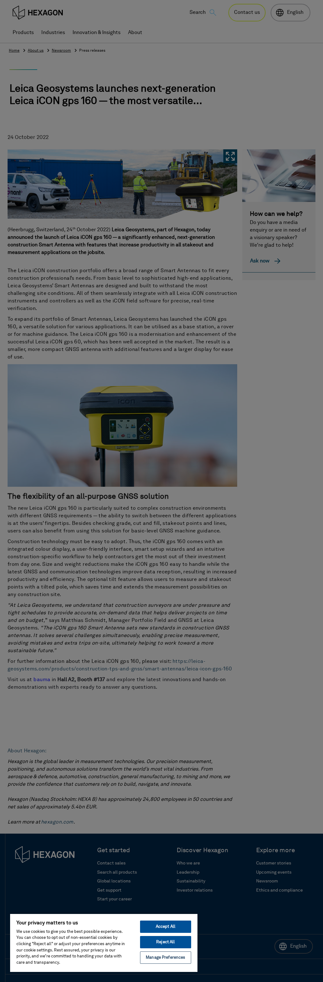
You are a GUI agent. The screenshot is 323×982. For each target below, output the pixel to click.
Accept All (165, 927)
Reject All (165, 942)
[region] (103, 942)
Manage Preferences (165, 958)
